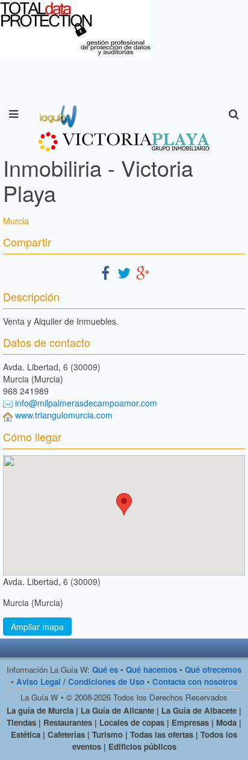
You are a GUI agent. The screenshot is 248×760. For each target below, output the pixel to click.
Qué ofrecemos (213, 669)
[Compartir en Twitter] (124, 272)
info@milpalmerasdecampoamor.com (86, 403)
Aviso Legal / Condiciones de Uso (80, 681)
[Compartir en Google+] (142, 272)
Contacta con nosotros (194, 681)
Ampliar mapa (37, 627)
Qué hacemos (151, 669)
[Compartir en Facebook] (105, 272)
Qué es (105, 669)
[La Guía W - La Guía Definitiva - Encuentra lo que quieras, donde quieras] (57, 114)
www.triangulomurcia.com (64, 415)
